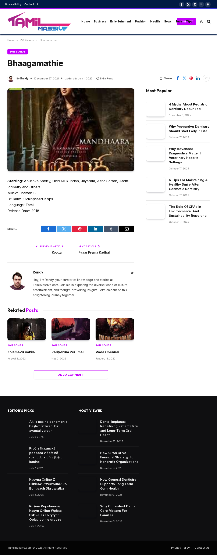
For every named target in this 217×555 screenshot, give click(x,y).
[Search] (208, 21)
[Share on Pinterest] (191, 78)
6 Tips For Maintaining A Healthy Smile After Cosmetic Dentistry (188, 184)
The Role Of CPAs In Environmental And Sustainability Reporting (188, 211)
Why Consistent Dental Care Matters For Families (118, 510)
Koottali (57, 252)
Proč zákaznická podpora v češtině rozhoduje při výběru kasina (46, 455)
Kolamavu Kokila (21, 352)
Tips (189, 21)
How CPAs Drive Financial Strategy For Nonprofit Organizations (119, 457)
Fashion (140, 21)
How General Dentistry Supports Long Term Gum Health (118, 483)
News (168, 21)
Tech (178, 21)
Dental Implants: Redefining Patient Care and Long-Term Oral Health (119, 428)
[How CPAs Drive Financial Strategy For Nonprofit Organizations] (87, 457)
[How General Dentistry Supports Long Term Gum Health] (87, 484)
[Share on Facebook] (177, 78)
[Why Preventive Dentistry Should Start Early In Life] (155, 131)
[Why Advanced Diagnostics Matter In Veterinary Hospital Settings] (155, 153)
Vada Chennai (107, 352)
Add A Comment (70, 374)
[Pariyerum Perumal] (70, 329)
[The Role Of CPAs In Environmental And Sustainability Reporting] (155, 211)
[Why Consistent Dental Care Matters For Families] (87, 511)
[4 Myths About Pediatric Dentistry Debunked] (155, 109)
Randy (24, 78)
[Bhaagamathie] (70, 129)
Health (155, 21)
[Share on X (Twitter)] (184, 78)
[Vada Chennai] (115, 329)
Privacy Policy (13, 4)
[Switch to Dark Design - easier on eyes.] (201, 21)
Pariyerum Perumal (67, 352)
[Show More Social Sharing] (206, 78)
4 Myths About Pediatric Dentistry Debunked (188, 106)
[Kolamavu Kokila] (26, 329)
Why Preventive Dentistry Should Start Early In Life (189, 129)
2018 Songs (18, 51)
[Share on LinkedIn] (198, 78)
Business (100, 21)
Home (85, 21)
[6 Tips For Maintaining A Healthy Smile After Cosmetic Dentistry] (155, 184)
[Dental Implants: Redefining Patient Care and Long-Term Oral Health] (87, 426)
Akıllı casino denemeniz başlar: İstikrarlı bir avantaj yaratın (48, 426)
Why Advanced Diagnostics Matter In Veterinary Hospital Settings (186, 155)
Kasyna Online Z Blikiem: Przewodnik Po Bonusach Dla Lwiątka (48, 483)
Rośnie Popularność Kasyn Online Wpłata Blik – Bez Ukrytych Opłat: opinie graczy (45, 513)
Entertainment (120, 21)
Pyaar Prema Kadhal (94, 252)
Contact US (31, 4)
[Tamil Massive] (39, 21)
